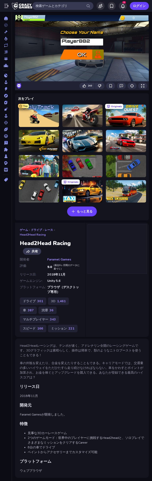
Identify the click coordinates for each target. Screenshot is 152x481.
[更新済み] (6, 45)
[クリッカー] (6, 109)
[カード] (6, 102)
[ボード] (6, 156)
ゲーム (24, 230)
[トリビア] (6, 142)
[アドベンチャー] (6, 95)
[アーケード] (6, 82)
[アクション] (6, 89)
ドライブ (36, 230)
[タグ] (6, 179)
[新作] (6, 31)
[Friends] (100, 6)
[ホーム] (6, 18)
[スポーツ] (6, 129)
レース (49, 230)
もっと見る (85, 211)
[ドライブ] (6, 136)
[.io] (6, 75)
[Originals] (6, 52)
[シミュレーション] (6, 116)
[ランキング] (6, 65)
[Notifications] (123, 6)
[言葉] (6, 169)
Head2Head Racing (33, 235)
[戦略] (6, 163)
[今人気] (6, 38)
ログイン (139, 6)
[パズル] (6, 149)
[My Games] (112, 6)
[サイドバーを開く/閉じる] (6, 6)
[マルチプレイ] (6, 58)
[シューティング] (6, 122)
